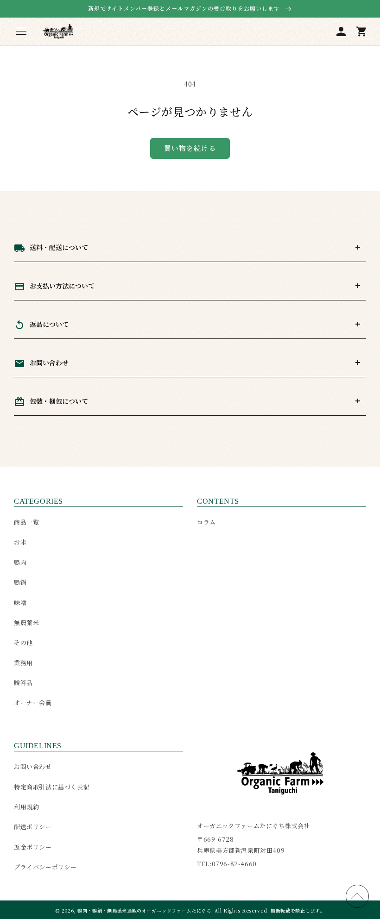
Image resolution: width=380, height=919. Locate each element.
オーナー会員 (33, 702)
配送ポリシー (33, 826)
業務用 (23, 662)
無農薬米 (26, 622)
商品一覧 (26, 522)
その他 (23, 642)
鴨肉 (20, 562)
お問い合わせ (33, 766)
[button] (21, 31)
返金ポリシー (33, 847)
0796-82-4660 (234, 863)
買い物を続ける (190, 148)
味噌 (20, 602)
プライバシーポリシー (45, 867)
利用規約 (26, 806)
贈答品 (23, 682)
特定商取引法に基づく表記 (51, 786)
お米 (20, 542)
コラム (206, 522)
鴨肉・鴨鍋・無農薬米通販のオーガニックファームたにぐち (144, 910)
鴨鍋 (20, 582)
